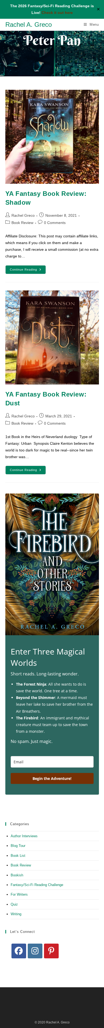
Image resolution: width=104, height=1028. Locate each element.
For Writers (19, 894)
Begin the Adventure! (52, 778)
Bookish (17, 875)
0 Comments (55, 222)
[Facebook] (18, 951)
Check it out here (57, 12)
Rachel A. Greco (28, 24)
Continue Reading (28, 271)
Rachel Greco (23, 215)
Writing (16, 914)
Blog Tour (18, 846)
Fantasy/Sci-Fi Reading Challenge (37, 885)
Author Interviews (24, 836)
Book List (18, 856)
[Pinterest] (51, 951)
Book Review (22, 222)
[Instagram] (35, 951)
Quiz (14, 904)
